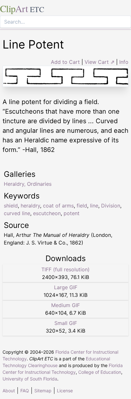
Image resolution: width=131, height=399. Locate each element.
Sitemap (43, 390)
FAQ (24, 390)
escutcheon (47, 213)
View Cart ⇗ (99, 62)
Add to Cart (65, 62)
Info (123, 62)
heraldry (30, 205)
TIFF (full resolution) (65, 269)
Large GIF (65, 287)
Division (110, 205)
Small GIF (65, 323)
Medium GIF (65, 305)
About (9, 390)
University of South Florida (30, 378)
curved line (17, 213)
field (82, 205)
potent (71, 213)
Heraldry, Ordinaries (28, 184)
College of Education (99, 372)
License (65, 390)
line (94, 205)
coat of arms (58, 205)
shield (11, 205)
